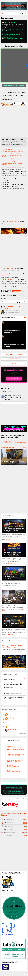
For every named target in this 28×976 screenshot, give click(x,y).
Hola (9, 714)
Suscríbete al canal (14, 85)
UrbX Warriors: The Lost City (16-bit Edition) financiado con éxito (15, 755)
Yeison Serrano (12, 729)
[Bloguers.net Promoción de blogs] (9, 935)
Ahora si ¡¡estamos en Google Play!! (13, 151)
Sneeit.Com (16, 973)
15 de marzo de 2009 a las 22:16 (17, 395)
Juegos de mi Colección (7, 447)
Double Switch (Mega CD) (13, 766)
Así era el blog (7, 149)
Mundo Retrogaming (11, 765)
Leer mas (8, 539)
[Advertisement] (14, 122)
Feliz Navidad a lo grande (10, 161)
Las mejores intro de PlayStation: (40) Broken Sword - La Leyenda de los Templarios (13, 155)
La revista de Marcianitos (8, 279)
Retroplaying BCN (10, 746)
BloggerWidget (22, 733)
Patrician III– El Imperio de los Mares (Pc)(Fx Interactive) (13, 600)
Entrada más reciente (14, 354)
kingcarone (11, 722)
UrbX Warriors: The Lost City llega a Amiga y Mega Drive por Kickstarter (15, 748)
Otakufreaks (9, 759)
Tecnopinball (4, 274)
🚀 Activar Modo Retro (14, 378)
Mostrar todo (6, 776)
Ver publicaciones (14, 429)
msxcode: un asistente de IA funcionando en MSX (13, 772)
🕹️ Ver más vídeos (14, 791)
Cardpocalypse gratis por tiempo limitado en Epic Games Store (15, 761)
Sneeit (24, 701)
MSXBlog (8, 770)
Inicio (14, 363)
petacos (11, 221)
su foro (17, 221)
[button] (4, 65)
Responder (7, 399)
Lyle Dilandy (11, 718)
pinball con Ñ (10, 268)
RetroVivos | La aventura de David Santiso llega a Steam (12, 646)
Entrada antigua (14, 359)
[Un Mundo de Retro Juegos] (14, 10)
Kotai (9, 725)
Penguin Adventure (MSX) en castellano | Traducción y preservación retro (11, 36)
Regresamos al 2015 (8, 158)
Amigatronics (9, 752)
